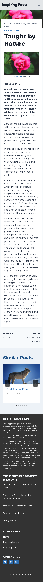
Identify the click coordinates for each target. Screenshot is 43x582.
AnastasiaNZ (18, 77)
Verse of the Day (11, 31)
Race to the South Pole (13, 513)
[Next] (35, 383)
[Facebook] (5, 562)
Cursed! (9, 335)
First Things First (17, 389)
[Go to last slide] (7, 383)
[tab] (16, 405)
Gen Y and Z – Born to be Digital (18, 505)
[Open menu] (39, 5)
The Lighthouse (10, 520)
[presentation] (21, 374)
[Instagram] (16, 562)
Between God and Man (33, 337)
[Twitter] (11, 562)
